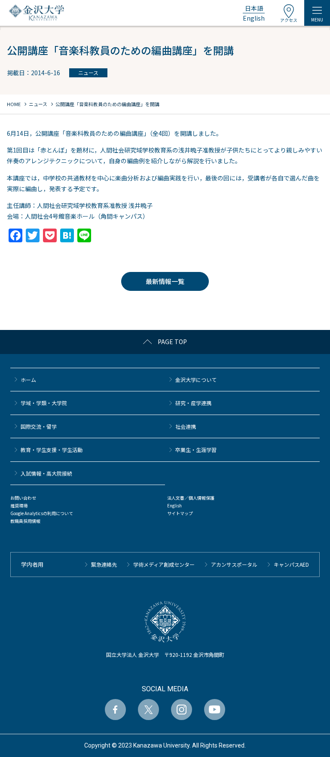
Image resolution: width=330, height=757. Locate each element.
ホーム (28, 379)
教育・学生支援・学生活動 (51, 449)
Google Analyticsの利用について (41, 513)
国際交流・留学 (39, 426)
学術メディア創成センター (164, 564)
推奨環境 (19, 505)
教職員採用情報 (25, 521)
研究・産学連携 (193, 402)
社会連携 (185, 426)
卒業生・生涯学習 (196, 449)
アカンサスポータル (234, 564)
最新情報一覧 (165, 281)
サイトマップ (180, 513)
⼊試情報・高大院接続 (46, 473)
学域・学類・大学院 (44, 402)
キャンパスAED (291, 564)
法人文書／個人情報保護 (190, 497)
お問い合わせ (23, 497)
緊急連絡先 (104, 564)
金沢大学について (196, 379)
